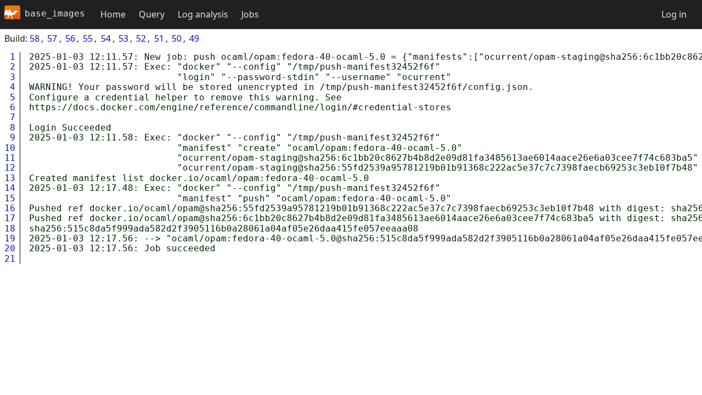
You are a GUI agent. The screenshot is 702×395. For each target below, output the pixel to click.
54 (106, 38)
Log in (674, 14)
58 (34, 38)
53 (123, 38)
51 (159, 38)
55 (88, 38)
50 (177, 38)
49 (194, 38)
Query (152, 14)
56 (70, 38)
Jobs (250, 14)
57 (52, 38)
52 (141, 38)
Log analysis (203, 14)
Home (113, 14)
